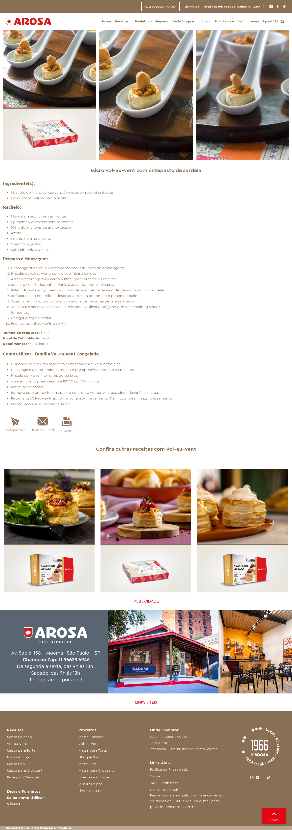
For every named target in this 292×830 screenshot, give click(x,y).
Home (106, 21)
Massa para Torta (21, 750)
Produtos (142, 21)
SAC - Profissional (164, 783)
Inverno (253, 21)
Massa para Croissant (24, 770)
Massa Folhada (19, 737)
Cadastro (243, 6)
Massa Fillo (16, 764)
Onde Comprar (183, 21)
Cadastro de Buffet (166, 789)
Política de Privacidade (218, 6)
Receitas (122, 21)
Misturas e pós (90, 784)
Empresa (161, 21)
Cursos (206, 21)
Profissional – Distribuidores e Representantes (183, 749)
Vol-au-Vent (181, 449)
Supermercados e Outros (168, 737)
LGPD (256, 6)
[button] (282, 21)
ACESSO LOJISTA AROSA (160, 6)
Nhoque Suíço (19, 757)
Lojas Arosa (158, 743)
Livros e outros (90, 790)
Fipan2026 (270, 21)
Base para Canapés (23, 777)
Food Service (224, 21)
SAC (241, 21)
